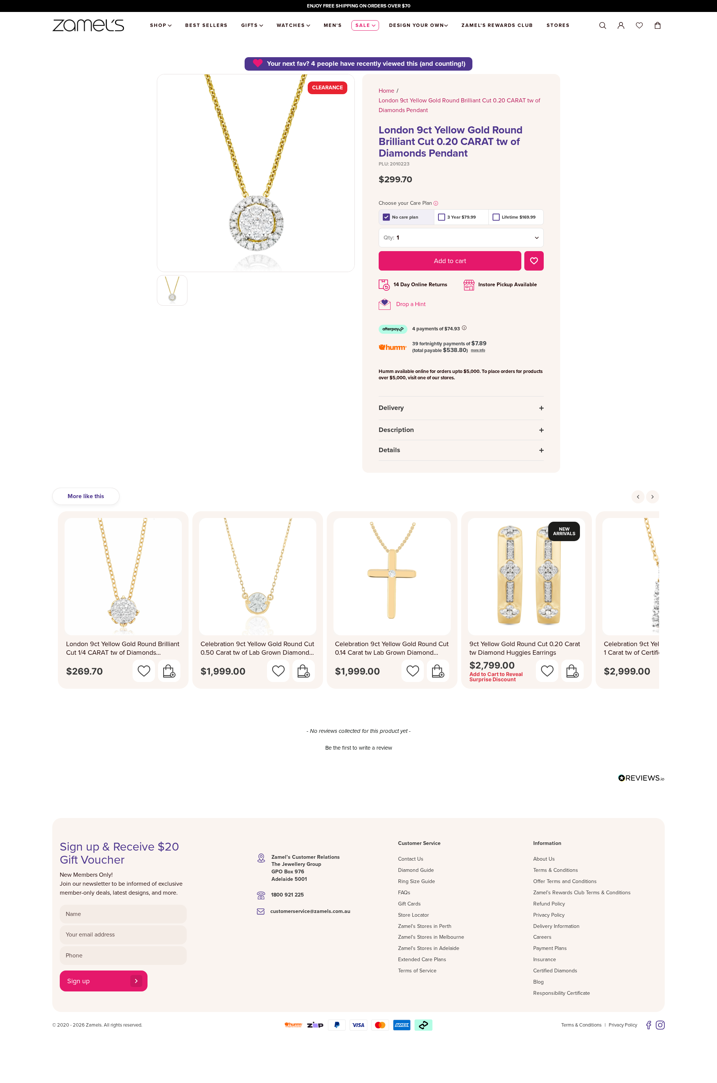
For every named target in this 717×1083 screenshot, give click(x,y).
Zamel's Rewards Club (497, 25)
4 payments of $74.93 (436, 329)
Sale (363, 25)
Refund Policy (549, 904)
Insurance (544, 959)
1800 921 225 (287, 895)
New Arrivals (564, 531)
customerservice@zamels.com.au (310, 911)
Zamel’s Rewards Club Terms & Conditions (582, 892)
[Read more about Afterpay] (464, 327)
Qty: (389, 237)
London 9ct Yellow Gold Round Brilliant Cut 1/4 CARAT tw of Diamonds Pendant (122, 648)
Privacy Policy (549, 915)
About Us (544, 859)
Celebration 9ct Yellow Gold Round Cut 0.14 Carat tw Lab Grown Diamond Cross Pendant (391, 648)
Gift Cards (409, 904)
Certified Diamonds (555, 971)
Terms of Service (417, 971)
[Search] (602, 25)
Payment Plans (550, 948)
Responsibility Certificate (561, 993)
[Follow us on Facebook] (648, 1025)
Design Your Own (416, 25)
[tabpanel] (358, 602)
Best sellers (206, 25)
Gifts (249, 25)
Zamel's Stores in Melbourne (431, 937)
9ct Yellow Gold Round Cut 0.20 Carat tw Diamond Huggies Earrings (524, 648)
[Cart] (658, 25)
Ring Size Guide (416, 881)
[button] (358, 747)
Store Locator (413, 915)
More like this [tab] (86, 496)
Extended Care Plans (422, 959)
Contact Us (410, 859)
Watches (291, 25)
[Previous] (638, 496)
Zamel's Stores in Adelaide (428, 948)
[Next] (652, 496)
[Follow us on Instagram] (660, 1025)
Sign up (78, 981)
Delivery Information (556, 926)
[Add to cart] (169, 671)
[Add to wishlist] (534, 261)
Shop (158, 25)
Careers (542, 937)
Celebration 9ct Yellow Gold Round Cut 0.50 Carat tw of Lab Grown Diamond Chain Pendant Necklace (257, 648)
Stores (558, 25)
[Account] (621, 25)
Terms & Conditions (555, 870)
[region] (358, 6)
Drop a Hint (411, 304)
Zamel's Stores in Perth (424, 926)
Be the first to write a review (358, 747)
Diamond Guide (416, 870)
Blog (538, 982)
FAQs (404, 892)
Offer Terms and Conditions (565, 881)
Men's (333, 25)
